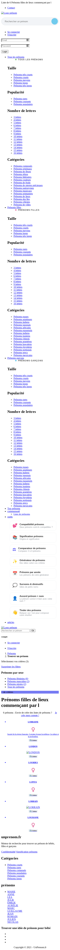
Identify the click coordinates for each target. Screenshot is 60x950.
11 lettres (18, 139)
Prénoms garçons (15, 358)
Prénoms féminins (17, 678)
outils (10, 516)
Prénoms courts (21, 77)
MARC (11, 908)
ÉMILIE (11, 902)
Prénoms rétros (21, 174)
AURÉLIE (12, 905)
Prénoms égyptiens (23, 347)
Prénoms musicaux (23, 191)
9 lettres (17, 133)
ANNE (10, 894)
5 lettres (17, 122)
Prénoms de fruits (22, 182)
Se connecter (13, 32)
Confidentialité (8, 851)
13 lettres (18, 144)
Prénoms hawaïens (23, 344)
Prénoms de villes (22, 204)
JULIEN (11, 919)
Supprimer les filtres (11, 666)
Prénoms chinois (22, 338)
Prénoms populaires (23, 104)
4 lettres (17, 120)
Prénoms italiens (21, 322)
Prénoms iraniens (22, 336)
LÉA (9, 897)
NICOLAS (12, 922)
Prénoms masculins (18, 681)
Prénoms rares (20, 98)
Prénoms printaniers (23, 193)
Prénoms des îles (22, 199)
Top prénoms (13, 508)
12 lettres (18, 142)
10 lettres (18, 136)
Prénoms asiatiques (23, 319)
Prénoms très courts (23, 74)
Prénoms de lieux (22, 196)
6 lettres (17, 125)
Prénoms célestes (22, 202)
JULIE (10, 900)
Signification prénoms (26, 851)
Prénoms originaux (23, 168)
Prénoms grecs (21, 352)
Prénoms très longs (23, 85)
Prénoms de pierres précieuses (28, 185)
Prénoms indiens (22, 333)
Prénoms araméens (23, 341)
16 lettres (18, 153)
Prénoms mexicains (23, 355)
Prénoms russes (21, 316)
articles (10, 622)
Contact (11, 7)
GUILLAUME (14, 911)
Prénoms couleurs (22, 180)
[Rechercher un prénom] (54, 21)
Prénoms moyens (22, 80)
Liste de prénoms (22, 514)
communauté (13, 511)
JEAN (10, 913)
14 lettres (18, 147)
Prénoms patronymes (24, 188)
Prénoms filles (14, 207)
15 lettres (18, 150)
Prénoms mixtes (16, 684)
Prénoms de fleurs (22, 171)
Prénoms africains (22, 327)
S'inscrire (11, 34)
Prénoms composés (23, 166)
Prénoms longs (21, 83)
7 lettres (17, 128)
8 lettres (17, 131)
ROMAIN (12, 916)
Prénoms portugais (23, 349)
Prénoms (11, 653)
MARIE (11, 891)
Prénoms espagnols (23, 330)
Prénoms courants (22, 101)
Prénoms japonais (22, 325)
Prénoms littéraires (22, 177)
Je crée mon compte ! (39, 714)
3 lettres (17, 117)
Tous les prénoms (15, 57)
